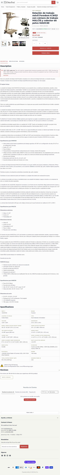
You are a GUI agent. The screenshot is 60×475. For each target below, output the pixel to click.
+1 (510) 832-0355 (8, 432)
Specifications (13, 61)
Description (4, 61)
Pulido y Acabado (21, 7)
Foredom (38, 10)
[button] (3, 43)
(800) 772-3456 (12, 430)
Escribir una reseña (30, 399)
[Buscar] (53, 2)
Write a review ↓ (6, 377)
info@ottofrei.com (8, 428)
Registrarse (24, 446)
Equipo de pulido (31, 7)
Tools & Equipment (10, 7)
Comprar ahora (46, 53)
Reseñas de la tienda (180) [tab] (21, 392)
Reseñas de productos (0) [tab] (8, 392)
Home (2, 7)
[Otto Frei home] (9, 2)
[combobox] (33, 2)
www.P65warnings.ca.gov (26, 366)
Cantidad (35, 40)
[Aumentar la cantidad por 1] (45, 43)
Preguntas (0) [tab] (32, 392)
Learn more (5, 75)
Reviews (21, 61)
